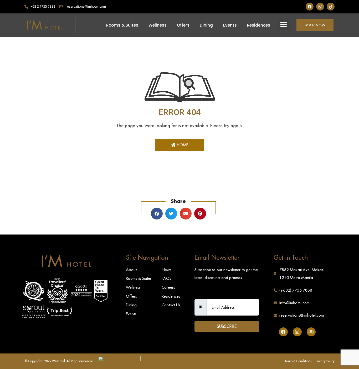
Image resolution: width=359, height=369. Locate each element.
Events (230, 25)
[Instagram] (320, 7)
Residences (258, 25)
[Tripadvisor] (311, 331)
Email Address (208, 294)
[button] (284, 24)
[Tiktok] (331, 7)
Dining (206, 25)
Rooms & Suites (122, 25)
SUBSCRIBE (227, 326)
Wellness (157, 25)
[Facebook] (310, 7)
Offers (183, 25)
